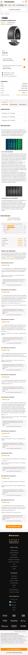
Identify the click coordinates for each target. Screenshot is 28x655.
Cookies (14, 568)
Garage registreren (14, 557)
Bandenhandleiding (14, 552)
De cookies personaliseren (14, 652)
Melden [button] (4, 283)
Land (14, 564)
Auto (2, 5)
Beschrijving (13, 104)
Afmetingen (5, 104)
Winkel (14, 585)
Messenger (13, 605)
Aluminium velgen (14, 580)
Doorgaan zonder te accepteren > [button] (20, 631)
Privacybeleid (14, 566)
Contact (14, 607)
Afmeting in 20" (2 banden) (8, 120)
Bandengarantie (14, 550)
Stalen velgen (14, 578)
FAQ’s (14, 610)
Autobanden (14, 576)
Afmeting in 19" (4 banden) (8, 117)
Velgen (5, 5)
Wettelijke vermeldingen (14, 559)
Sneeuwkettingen (20, 5)
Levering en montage (14, 592)
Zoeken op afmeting (14, 9)
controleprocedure (9, 257)
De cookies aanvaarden (14, 649)
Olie (14, 587)
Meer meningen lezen (14, 526)
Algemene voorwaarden (14, 561)
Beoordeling (22, 104)
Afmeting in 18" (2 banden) (8, 113)
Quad (14, 5)
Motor (10, 5)
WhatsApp (13, 602)
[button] (14, 226)
